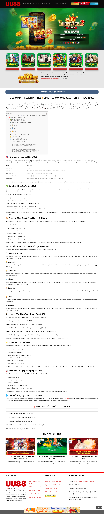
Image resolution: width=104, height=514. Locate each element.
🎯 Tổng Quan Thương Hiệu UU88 (17, 117)
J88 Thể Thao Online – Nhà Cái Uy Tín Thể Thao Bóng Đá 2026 (25, 144)
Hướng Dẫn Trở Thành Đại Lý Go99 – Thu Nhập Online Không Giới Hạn (27, 150)
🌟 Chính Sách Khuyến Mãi (16, 136)
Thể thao (51, 3)
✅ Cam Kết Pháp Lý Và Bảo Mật (17, 119)
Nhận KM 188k (94, 3)
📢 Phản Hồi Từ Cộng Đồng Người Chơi (18, 138)
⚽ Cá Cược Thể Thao (16, 124)
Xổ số (41, 3)
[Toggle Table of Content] (44, 113)
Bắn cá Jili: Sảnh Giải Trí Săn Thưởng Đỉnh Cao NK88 (24, 145)
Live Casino (36, 3)
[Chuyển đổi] (7, 413)
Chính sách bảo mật (35, 487)
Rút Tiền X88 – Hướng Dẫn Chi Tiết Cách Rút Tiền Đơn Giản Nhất (26, 151)
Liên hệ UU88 (33, 501)
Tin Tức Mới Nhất (14, 143)
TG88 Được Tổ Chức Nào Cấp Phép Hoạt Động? (23, 146)
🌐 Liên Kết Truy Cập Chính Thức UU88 (19, 139)
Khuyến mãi (58, 3)
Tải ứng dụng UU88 (51, 488)
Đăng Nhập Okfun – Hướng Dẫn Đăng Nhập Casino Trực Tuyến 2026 (27, 152)
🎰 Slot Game (15, 127)
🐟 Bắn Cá (14, 128)
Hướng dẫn (64, 3)
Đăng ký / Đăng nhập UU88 (53, 481)
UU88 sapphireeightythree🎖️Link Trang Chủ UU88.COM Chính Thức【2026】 (26, 115)
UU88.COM (66, 398)
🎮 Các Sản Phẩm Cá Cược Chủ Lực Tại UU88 (20, 122)
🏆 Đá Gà (14, 131)
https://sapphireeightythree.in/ (36, 109)
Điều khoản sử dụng (35, 490)
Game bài (46, 3)
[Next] (99, 453)
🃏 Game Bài (14, 130)
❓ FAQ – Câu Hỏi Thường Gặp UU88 (18, 141)
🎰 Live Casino (15, 125)
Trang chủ (26, 3)
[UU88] (13, 4)
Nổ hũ (31, 3)
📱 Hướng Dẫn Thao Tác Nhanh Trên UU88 (19, 134)
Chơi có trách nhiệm (35, 494)
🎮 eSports (14, 133)
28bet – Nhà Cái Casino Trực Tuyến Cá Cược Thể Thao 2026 (25, 149)
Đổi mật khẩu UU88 (51, 492)
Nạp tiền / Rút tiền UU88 (53, 485)
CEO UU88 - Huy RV (35, 497)
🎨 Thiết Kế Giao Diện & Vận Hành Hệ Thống (20, 120)
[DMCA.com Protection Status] (50, 495)
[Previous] (5, 453)
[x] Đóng (99, 507)
